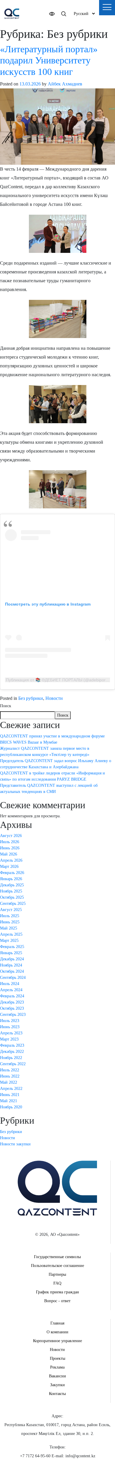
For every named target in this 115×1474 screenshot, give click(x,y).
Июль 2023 (9, 1020)
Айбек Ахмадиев (65, 83)
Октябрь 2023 (12, 1008)
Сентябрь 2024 (13, 977)
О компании (57, 1332)
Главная (57, 1323)
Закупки (57, 1385)
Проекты (57, 1358)
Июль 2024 (9, 983)
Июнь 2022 (9, 1076)
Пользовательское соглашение (57, 1265)
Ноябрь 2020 (11, 1107)
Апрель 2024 (11, 990)
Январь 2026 (11, 879)
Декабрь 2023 (12, 1002)
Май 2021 (8, 1101)
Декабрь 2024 (12, 959)
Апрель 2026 (11, 860)
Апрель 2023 (11, 1033)
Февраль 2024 (12, 996)
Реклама (57, 1367)
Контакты (57, 1393)
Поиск (5, 706)
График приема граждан (57, 1292)
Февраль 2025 (12, 946)
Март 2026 (9, 866)
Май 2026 (8, 854)
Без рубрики (30, 698)
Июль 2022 (9, 1070)
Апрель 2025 (11, 934)
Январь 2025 (11, 953)
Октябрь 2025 (12, 897)
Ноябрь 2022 (11, 1058)
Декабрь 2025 (12, 885)
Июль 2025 (9, 916)
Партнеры (57, 1274)
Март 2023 (9, 1039)
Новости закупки (15, 1144)
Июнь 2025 (9, 922)
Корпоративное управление (57, 1341)
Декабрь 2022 (12, 1051)
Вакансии (57, 1376)
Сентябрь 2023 (13, 1014)
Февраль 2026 (12, 872)
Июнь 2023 (9, 1027)
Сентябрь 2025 (13, 903)
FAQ (57, 1283)
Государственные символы (57, 1257)
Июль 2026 (9, 842)
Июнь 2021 (9, 1095)
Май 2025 (8, 928)
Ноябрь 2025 (11, 891)
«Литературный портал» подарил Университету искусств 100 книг (49, 60)
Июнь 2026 (9, 848)
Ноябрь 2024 (11, 965)
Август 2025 (11, 909)
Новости (54, 698)
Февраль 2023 (12, 1045)
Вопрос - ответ (57, 1301)
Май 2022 (8, 1082)
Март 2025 (9, 940)
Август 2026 (11, 835)
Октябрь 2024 (12, 971)
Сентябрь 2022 (13, 1064)
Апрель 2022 (11, 1088)
